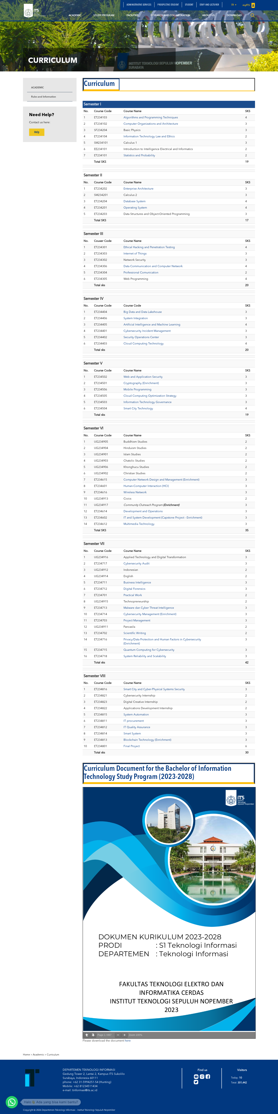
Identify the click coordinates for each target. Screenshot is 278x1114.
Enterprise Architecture (138, 188)
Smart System (132, 733)
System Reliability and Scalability (145, 656)
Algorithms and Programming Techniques (151, 117)
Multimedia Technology (139, 524)
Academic (75, 15)
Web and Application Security (143, 376)
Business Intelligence (137, 582)
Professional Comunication (141, 272)
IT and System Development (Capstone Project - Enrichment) (163, 517)
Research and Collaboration (170, 15)
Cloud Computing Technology (144, 343)
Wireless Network (135, 492)
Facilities (132, 15)
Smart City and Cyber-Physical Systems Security (154, 689)
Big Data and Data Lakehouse (143, 312)
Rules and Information (43, 97)
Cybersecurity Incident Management (147, 331)
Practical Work (133, 595)
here (128, 1040)
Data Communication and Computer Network (153, 266)
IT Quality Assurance (137, 727)
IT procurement (134, 721)
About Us (208, 15)
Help (36, 132)
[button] (12, 1102)
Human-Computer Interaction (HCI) (146, 486)
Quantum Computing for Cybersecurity (149, 650)
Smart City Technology (138, 408)
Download (234, 15)
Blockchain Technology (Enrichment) (147, 740)
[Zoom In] (124, 1035)
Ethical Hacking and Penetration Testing (149, 247)
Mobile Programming (137, 389)
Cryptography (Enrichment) (141, 383)
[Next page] (93, 1035)
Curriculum (53, 1055)
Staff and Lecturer (209, 5)
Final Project (132, 746)
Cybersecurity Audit (136, 563)
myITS (246, 5)
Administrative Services (139, 5)
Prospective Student (168, 5)
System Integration (136, 318)
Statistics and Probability (139, 155)
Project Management (137, 620)
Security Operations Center (141, 337)
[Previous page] (87, 1035)
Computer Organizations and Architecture (151, 123)
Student (189, 5)
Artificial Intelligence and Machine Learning (152, 324)
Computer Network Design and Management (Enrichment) (161, 479)
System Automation (136, 714)
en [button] (232, 5)
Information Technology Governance (148, 402)
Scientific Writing (135, 633)
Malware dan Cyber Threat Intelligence (149, 607)
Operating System (135, 207)
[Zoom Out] (118, 1035)
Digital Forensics (134, 589)
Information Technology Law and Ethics (149, 136)
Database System (135, 201)
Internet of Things (135, 253)
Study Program (103, 15)
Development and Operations (143, 511)
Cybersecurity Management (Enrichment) (150, 614)
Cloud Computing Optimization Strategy (150, 395)
